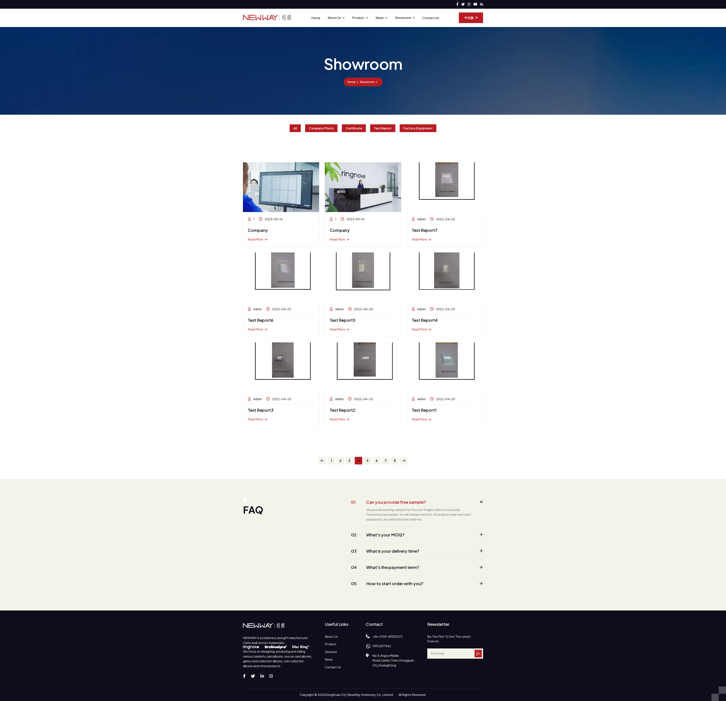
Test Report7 (424, 230)
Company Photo (321, 128)
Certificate (354, 128)
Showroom (403, 18)
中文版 (469, 18)
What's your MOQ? (377, 534)
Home (315, 18)
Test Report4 (425, 320)
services (331, 652)
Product (358, 18)
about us (331, 636)
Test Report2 (342, 410)
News (380, 18)
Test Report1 (424, 410)
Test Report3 (261, 410)
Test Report (383, 128)
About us (334, 18)
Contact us (430, 18)
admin (421, 219)
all (295, 128)
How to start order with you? (387, 583)
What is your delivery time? (385, 551)
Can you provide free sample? (388, 502)
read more (255, 239)
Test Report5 (342, 320)
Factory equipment (418, 128)
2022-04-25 (445, 219)
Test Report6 (260, 320)
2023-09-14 (273, 219)
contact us (333, 667)
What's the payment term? (385, 567)
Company (258, 230)
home (351, 82)
